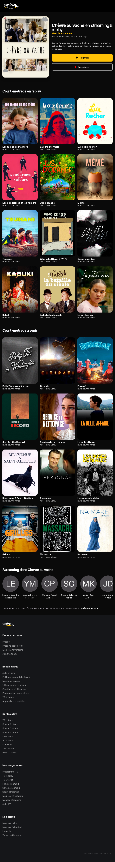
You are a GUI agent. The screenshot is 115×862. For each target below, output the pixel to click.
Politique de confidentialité (16, 677)
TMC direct (8, 748)
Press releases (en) (12, 645)
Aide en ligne (9, 673)
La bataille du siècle (51, 315)
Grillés (6, 554)
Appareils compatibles (13, 701)
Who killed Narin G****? (53, 259)
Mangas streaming (11, 800)
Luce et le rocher (87, 147)
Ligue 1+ (6, 831)
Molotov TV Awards (12, 795)
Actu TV (6, 804)
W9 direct (7, 744)
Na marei (82, 554)
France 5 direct (10, 732)
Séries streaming (11, 787)
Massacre (45, 554)
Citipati (44, 386)
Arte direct (8, 740)
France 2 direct (10, 724)
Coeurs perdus (86, 259)
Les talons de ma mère (15, 147)
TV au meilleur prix (11, 835)
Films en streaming (61, 36)
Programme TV (10, 771)
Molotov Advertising (12, 649)
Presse (6, 641)
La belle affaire (86, 442)
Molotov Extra (9, 823)
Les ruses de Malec (88, 498)
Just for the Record (13, 442)
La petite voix (85, 315)
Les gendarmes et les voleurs (19, 203)
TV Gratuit (7, 779)
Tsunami (7, 259)
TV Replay (7, 775)
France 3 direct (10, 728)
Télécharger (8, 697)
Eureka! (81, 386)
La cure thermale (49, 147)
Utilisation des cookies (14, 685)
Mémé (81, 203)
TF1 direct (7, 720)
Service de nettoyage (52, 442)
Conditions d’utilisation (14, 689)
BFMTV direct (9, 752)
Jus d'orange (47, 203)
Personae (45, 498)
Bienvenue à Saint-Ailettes (17, 498)
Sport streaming (10, 791)
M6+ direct (8, 736)
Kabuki (6, 315)
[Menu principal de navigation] (109, 6)
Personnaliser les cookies (15, 693)
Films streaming (10, 783)
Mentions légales (11, 681)
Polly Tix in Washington (15, 386)
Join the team (9, 653)
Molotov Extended (12, 827)
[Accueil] (11, 6)
